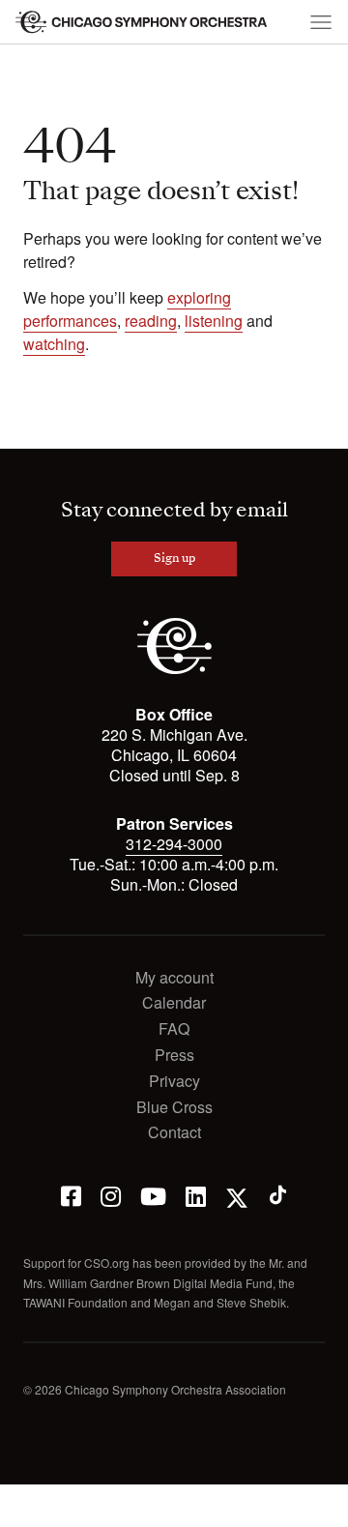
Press (174, 1055)
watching (54, 344)
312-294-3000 (174, 844)
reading (151, 320)
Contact (174, 1133)
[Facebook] (71, 1195)
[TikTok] (278, 1195)
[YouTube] (153, 1195)
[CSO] (174, 669)
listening (214, 320)
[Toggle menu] (321, 22)
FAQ (174, 1029)
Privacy (174, 1082)
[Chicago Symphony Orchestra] (142, 22)
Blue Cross (174, 1108)
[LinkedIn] (196, 1195)
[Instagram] (111, 1195)
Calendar (174, 1003)
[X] (236, 1195)
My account (174, 978)
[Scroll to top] (25, 1505)
